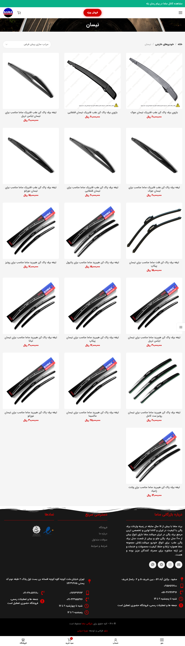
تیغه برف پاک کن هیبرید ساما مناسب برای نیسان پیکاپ (92, 339)
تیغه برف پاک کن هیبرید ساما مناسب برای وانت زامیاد (154, 489)
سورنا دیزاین (82, 630)
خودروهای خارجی (164, 44)
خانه (180, 44)
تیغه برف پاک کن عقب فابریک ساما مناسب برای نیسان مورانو (31, 189)
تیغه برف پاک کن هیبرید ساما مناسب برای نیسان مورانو (31, 414)
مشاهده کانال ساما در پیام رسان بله (164, 4)
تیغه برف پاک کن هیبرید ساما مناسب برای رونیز (30, 262)
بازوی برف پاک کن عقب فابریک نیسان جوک (154, 112)
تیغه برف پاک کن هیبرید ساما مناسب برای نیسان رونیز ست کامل (154, 414)
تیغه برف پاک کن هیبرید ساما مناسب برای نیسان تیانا (31, 339)
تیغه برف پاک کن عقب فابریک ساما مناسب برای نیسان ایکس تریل (31, 114)
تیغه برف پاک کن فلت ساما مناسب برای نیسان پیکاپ (154, 264)
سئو (106, 630)
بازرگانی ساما (86, 623)
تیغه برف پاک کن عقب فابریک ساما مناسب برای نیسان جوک (154, 189)
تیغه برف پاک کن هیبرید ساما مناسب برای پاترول (92, 262)
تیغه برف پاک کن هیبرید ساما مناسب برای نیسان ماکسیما (92, 414)
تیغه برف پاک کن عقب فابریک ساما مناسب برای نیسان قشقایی (92, 189)
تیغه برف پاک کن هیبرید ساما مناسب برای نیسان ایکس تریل (154, 339)
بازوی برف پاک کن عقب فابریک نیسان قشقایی (92, 112)
